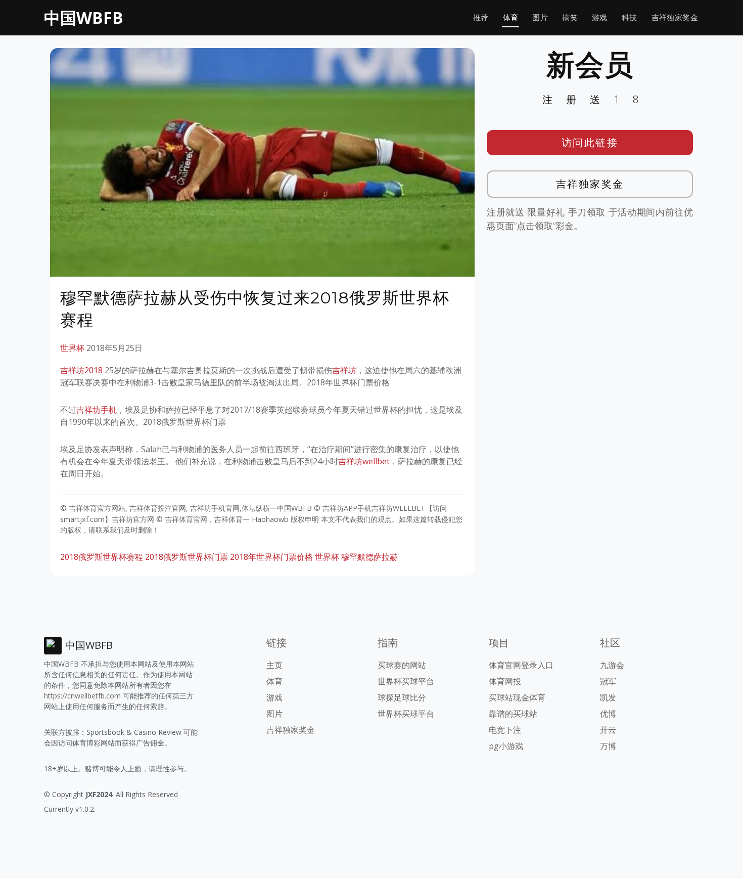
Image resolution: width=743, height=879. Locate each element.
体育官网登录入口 (521, 665)
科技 (629, 17)
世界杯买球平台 (406, 681)
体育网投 (505, 681)
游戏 (600, 17)
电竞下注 (505, 729)
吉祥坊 (344, 370)
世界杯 (72, 348)
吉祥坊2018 (81, 370)
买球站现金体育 (517, 697)
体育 (511, 17)
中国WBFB (83, 17)
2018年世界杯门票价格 (271, 556)
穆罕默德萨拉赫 (369, 556)
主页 (274, 665)
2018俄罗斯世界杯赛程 (101, 556)
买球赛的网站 (402, 665)
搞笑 (570, 17)
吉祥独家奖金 (675, 17)
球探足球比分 (402, 697)
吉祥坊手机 (96, 409)
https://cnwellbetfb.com (82, 695)
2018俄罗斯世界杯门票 (186, 556)
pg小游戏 (506, 746)
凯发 (608, 697)
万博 (608, 746)
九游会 (612, 665)
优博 (608, 713)
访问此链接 (590, 142)
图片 (540, 17)
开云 (608, 729)
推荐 (481, 17)
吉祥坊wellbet (364, 461)
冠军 (608, 681)
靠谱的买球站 (513, 713)
